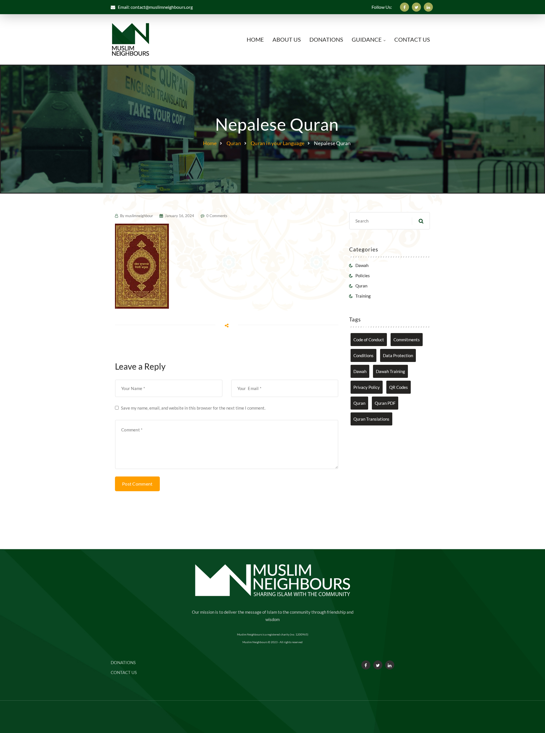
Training (363, 295)
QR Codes (398, 387)
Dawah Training (390, 371)
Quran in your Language (277, 143)
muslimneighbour (139, 215)
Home (210, 143)
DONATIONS (326, 39)
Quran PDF (385, 403)
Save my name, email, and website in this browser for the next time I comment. (193, 407)
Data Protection (398, 355)
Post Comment (137, 483)
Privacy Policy (366, 387)
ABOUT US (286, 39)
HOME (255, 39)
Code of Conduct (368, 339)
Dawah (361, 265)
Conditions (363, 355)
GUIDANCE (367, 39)
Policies (362, 275)
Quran (234, 143)
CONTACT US (412, 39)
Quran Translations (371, 418)
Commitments (406, 339)
